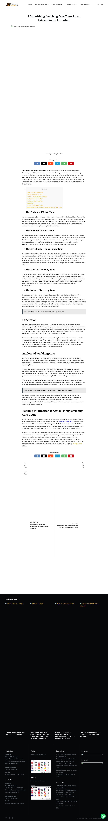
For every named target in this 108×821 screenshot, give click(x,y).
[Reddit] (50, 163)
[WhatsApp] (64, 163)
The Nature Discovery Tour (35, 201)
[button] (103, 816)
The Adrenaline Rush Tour (34, 194)
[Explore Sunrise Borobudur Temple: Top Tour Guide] (16, 666)
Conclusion (30, 203)
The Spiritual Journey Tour (35, 199)
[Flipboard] (71, 163)
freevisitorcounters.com (38, 754)
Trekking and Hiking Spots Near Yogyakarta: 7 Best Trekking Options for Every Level (66, 761)
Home (30, 4)
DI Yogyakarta (77, 444)
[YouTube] (12, 818)
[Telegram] (57, 163)
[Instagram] (9, 818)
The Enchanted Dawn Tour (35, 192)
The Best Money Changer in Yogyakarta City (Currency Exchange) (90, 734)
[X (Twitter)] (44, 163)
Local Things (84, 4)
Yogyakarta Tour (57, 4)
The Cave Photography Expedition (37, 197)
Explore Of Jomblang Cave (35, 205)
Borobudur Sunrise (41, 4)
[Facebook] (37, 163)
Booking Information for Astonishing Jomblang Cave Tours (44, 207)
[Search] (98, 4)
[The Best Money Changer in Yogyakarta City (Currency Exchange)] (91, 666)
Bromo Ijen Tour (71, 4)
